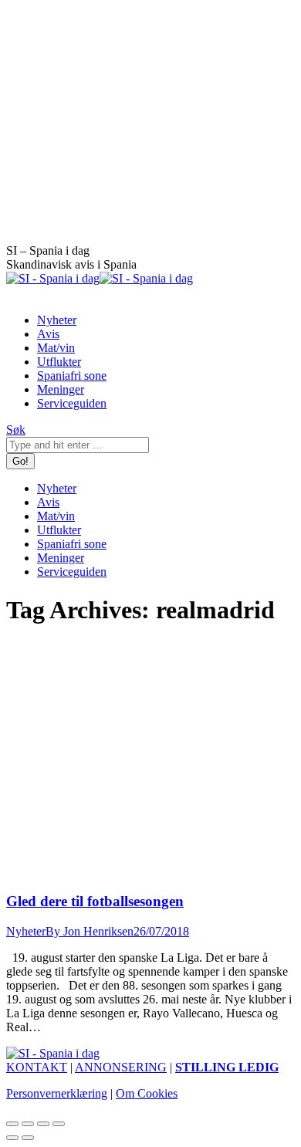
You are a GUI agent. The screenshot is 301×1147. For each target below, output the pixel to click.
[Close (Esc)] (12, 1124)
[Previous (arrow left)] (12, 1137)
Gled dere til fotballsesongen (95, 901)
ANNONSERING (121, 1067)
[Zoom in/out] (58, 1124)
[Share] (28, 1124)
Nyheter (26, 931)
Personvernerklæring (56, 1093)
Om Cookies (147, 1093)
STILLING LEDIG (227, 1067)
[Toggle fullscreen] (43, 1124)
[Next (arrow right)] (28, 1137)
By (90, 931)
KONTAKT (36, 1067)
